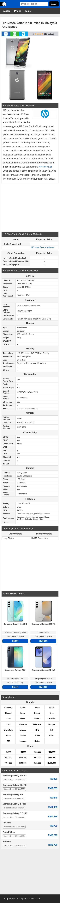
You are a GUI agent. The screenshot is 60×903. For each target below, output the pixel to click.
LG (51, 730)
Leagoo (23, 741)
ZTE (8, 741)
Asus (8, 719)
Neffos (37, 741)
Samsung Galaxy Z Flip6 (14, 804)
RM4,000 (8, 763)
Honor (22, 713)
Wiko (8, 736)
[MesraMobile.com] (3, 6)
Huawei (8, 713)
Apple (22, 708)
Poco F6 (7, 841)
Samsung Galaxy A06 (13, 794)
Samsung (8, 708)
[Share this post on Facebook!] (6, 35)
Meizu (51, 736)
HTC (37, 730)
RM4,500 (22, 763)
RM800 (23, 752)
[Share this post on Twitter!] (23, 35)
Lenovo (23, 730)
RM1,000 (37, 752)
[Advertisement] (30, 207)
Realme (37, 719)
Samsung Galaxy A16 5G (15, 776)
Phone (17, 11)
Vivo (52, 713)
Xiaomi (37, 713)
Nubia (37, 736)
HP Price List (45, 167)
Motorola (23, 724)
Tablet (28, 11)
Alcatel (23, 736)
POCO (8, 724)
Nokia (51, 708)
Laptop (6, 11)
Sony (37, 708)
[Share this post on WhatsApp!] (14, 35)
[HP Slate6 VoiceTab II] (18, 52)
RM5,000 (37, 763)
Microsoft (37, 724)
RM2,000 (8, 757)
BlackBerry (8, 730)
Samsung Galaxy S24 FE (15, 785)
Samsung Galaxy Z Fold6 (15, 813)
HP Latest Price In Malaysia (42, 247)
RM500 (8, 752)
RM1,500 (51, 752)
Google (51, 724)
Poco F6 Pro (9, 832)
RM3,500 (51, 757)
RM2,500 (22, 757)
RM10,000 (51, 763)
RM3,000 (37, 757)
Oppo (22, 719)
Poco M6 (7, 823)
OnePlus (51, 719)
